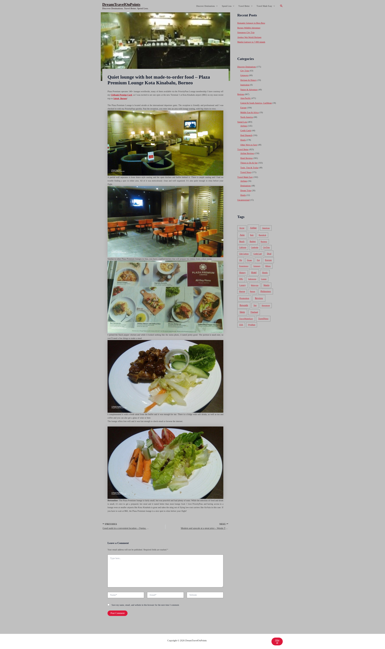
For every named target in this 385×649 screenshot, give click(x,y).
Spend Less (226, 6)
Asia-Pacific (245, 98)
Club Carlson (244, 254)
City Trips (244, 71)
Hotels (243, 140)
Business (264, 242)
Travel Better (244, 6)
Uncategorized (243, 200)
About (277, 641)
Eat (258, 260)
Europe (243, 108)
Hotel (253, 272)
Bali (252, 235)
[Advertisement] (192, 35)
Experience (243, 266)
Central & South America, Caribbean (256, 103)
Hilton (268, 266)
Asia (242, 234)
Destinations (245, 186)
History (242, 273)
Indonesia (252, 279)
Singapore (266, 305)
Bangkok (262, 235)
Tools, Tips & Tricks (249, 168)
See (255, 305)
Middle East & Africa (249, 112)
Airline (253, 228)
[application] (216, 6)
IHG (241, 279)
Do (240, 260)
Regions (240, 94)
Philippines (265, 291)
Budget (253, 241)
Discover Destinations (205, 6)
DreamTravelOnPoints (121, 4)
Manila (266, 285)
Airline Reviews (247, 153)
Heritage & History (248, 80)
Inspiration (244, 85)
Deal (269, 253)
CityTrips (266, 247)
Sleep (242, 312)
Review (259, 298)
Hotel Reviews (246, 158)
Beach (241, 241)
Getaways (244, 75)
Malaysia (254, 285)
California (242, 247)
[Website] (205, 596)
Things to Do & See (248, 163)
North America (246, 117)
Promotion (244, 298)
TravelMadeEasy (246, 319)
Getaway (256, 266)
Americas (266, 228)
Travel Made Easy (264, 6)
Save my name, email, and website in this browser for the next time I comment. (146, 605)
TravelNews (263, 318)
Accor (241, 228)
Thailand (254, 312)
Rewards (244, 305)
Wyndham (251, 325)
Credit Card (257, 254)
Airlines (243, 126)
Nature (252, 291)
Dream (249, 260)
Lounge (263, 279)
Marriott (242, 291)
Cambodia (254, 247)
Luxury (242, 285)
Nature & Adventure (249, 90)
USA (241, 325)
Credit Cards (245, 130)
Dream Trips (245, 190)
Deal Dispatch (246, 135)
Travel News (245, 172)
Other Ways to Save (248, 145)
